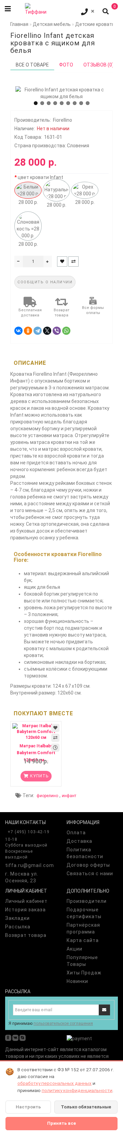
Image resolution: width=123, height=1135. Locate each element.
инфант (69, 795)
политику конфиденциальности (77, 1090)
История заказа (25, 909)
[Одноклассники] (28, 331)
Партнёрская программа (83, 928)
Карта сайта (83, 940)
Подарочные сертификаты (84, 913)
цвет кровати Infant (40, 177)
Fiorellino (62, 120)
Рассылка (17, 926)
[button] (36, 103)
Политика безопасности (85, 853)
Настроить (28, 1106)
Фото (66, 65)
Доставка (79, 841)
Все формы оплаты (93, 310)
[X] (47, 331)
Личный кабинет (26, 901)
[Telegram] (37, 331)
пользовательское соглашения (63, 1023)
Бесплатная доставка (30, 313)
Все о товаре (32, 65)
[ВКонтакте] (18, 331)
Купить (39, 776)
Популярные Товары (82, 961)
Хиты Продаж (84, 972)
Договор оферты (88, 865)
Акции (74, 949)
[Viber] (57, 331)
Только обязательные (86, 1106)
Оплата (76, 832)
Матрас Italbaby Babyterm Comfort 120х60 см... (36, 753)
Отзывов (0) (98, 65)
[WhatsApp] (66, 331)
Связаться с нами (90, 873)
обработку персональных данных (54, 1083)
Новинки (77, 981)
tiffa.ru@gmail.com (29, 865)
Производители (87, 901)
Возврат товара (61, 313)
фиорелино (47, 795)
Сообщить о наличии (44, 282)
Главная (19, 24)
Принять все (61, 1123)
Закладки (17, 918)
